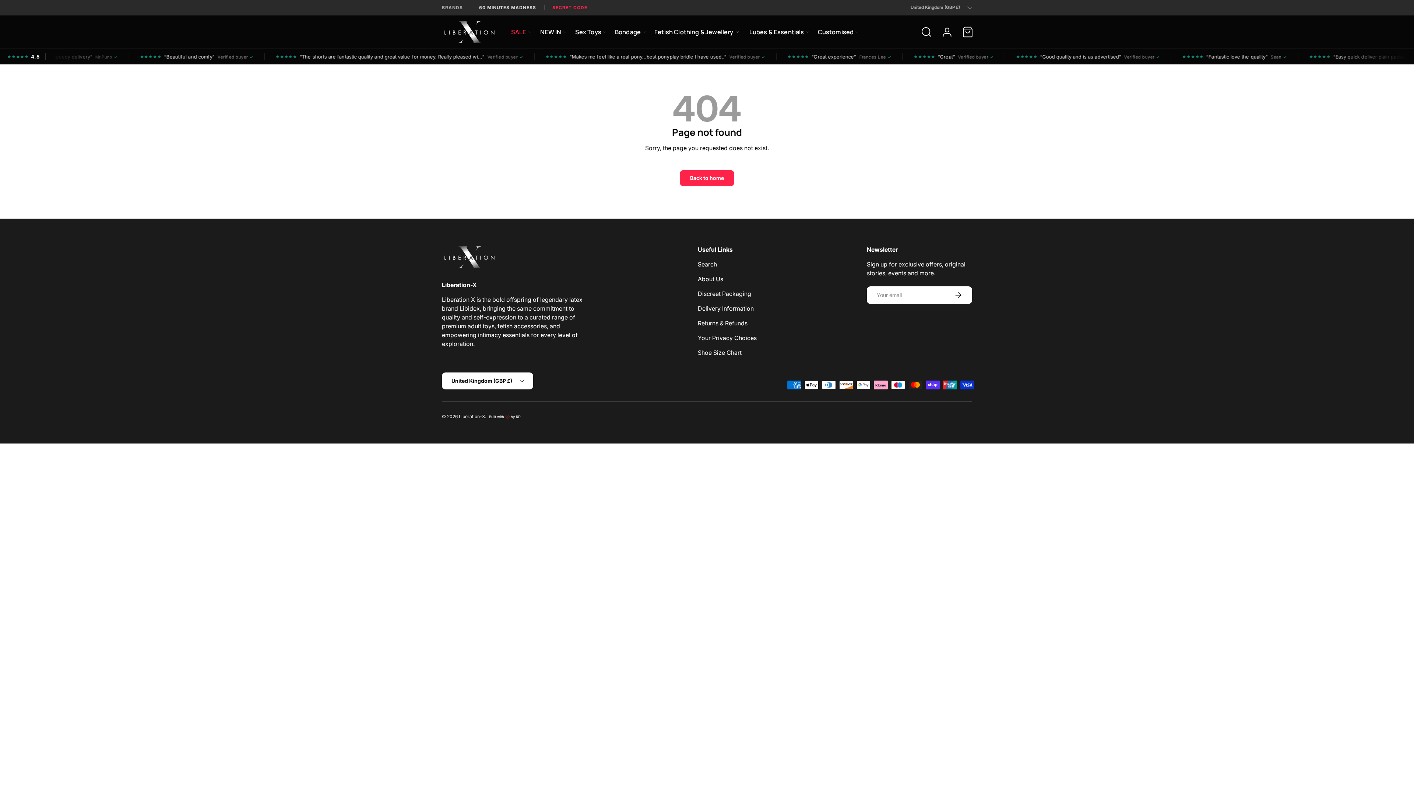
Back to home (707, 178)
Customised (836, 32)
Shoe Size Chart (720, 352)
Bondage (628, 32)
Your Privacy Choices (727, 338)
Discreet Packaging (724, 293)
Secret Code (569, 7)
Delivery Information (726, 308)
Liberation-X (472, 416)
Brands (452, 7)
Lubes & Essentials (776, 32)
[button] (968, 32)
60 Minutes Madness (507, 7)
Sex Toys (588, 32)
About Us (710, 279)
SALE (519, 32)
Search (707, 264)
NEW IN (551, 32)
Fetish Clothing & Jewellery (693, 32)
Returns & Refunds (723, 323)
